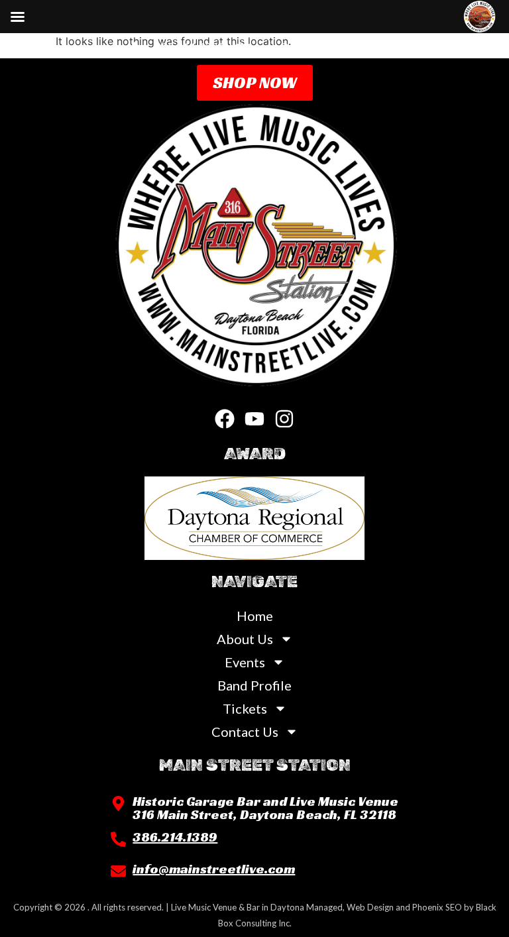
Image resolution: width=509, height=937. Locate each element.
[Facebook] (224, 419)
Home (255, 616)
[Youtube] (254, 419)
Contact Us (244, 732)
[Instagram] (284, 419)
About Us (245, 639)
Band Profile (254, 685)
